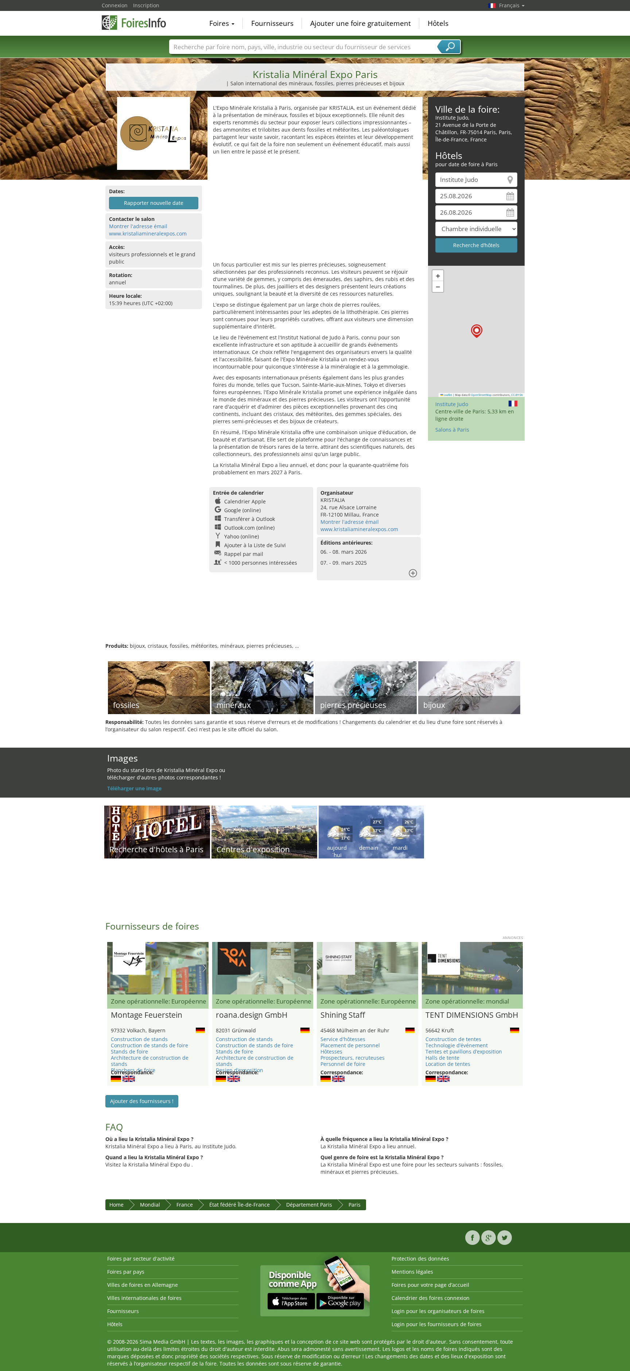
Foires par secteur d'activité (141, 1258)
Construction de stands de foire (149, 1045)
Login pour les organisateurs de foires (438, 1311)
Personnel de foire (342, 1063)
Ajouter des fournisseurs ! (142, 1101)
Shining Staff (342, 1015)
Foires (220, 23)
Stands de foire (129, 1051)
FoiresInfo (138, 22)
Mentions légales (412, 1271)
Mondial (150, 1204)
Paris (355, 1204)
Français (510, 5)
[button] (476, 331)
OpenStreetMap (481, 395)
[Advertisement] (315, 210)
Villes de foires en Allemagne (142, 1284)
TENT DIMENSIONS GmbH (471, 1015)
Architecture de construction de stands (149, 1060)
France (184, 1204)
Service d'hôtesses (342, 1039)
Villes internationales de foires (144, 1297)
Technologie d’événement (456, 1045)
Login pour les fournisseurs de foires (437, 1324)
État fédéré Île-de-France (239, 1204)
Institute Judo (451, 404)
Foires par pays (125, 1271)
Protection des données (420, 1258)
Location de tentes (447, 1063)
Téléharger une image (134, 788)
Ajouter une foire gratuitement (360, 23)
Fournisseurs (272, 23)
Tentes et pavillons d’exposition (463, 1051)
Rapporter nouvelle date (153, 202)
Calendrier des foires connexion (431, 1297)
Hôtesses (331, 1051)
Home (116, 1204)
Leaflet (447, 395)
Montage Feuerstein (146, 1015)
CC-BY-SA (517, 395)
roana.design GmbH (251, 1015)
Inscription (146, 5)
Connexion (115, 5)
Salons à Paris (452, 429)
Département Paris (309, 1204)
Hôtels (438, 23)
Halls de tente (442, 1057)
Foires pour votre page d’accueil (430, 1284)
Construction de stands (139, 1039)
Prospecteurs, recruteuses (352, 1057)
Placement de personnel (350, 1045)
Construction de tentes (453, 1039)
